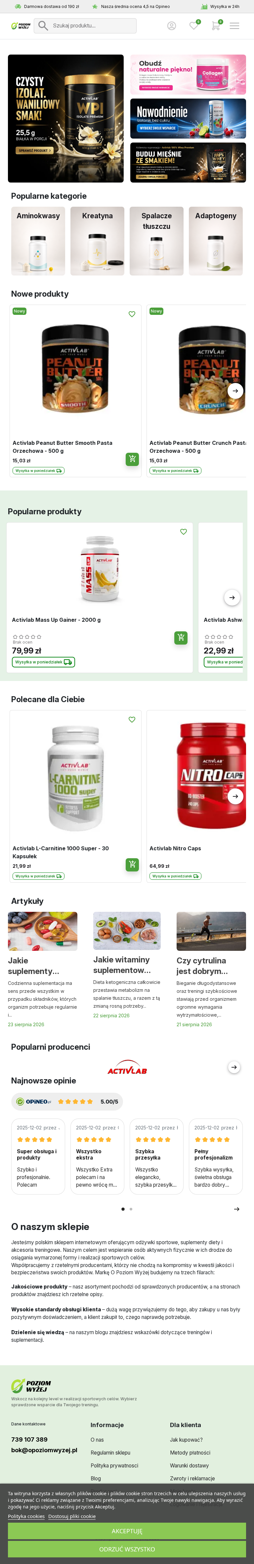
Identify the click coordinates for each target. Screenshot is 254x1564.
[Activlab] (127, 1067)
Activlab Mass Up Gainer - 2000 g (56, 619)
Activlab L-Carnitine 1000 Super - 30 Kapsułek (61, 852)
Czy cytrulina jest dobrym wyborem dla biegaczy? (201, 966)
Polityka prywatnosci (114, 1465)
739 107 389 (29, 1439)
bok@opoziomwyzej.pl (44, 1450)
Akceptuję (127, 1531)
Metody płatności (190, 1453)
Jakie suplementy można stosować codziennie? (30, 966)
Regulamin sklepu (110, 1453)
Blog (96, 1478)
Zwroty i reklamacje (192, 1478)
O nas (97, 1440)
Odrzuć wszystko (127, 1549)
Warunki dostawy (189, 1465)
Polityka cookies (26, 1516)
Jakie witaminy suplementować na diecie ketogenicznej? (123, 965)
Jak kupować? (186, 1440)
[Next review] (237, 1209)
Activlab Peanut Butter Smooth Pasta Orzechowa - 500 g (62, 447)
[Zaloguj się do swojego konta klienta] (171, 26)
